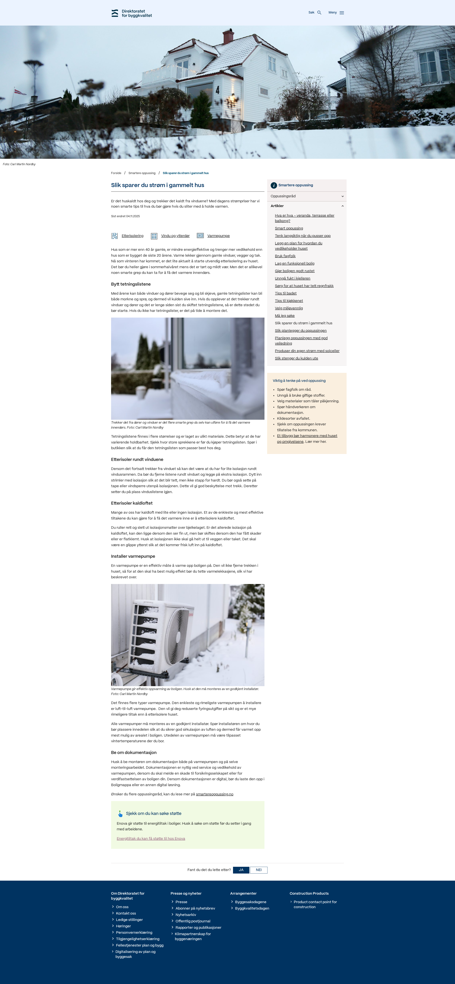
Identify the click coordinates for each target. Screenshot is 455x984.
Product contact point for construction (315, 905)
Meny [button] (333, 12)
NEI (259, 870)
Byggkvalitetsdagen (252, 908)
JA (241, 870)
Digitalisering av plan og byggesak (136, 954)
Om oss (122, 907)
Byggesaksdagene (250, 902)
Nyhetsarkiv (186, 915)
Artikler (277, 206)
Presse (181, 902)
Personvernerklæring (134, 932)
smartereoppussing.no (214, 794)
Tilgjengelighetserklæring (137, 939)
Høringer (123, 926)
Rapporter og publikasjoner (198, 927)
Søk (311, 12)
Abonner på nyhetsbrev (195, 908)
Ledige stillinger (129, 920)
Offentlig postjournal (193, 921)
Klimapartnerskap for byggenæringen (193, 936)
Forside (116, 173)
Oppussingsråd (283, 196)
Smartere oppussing (142, 173)
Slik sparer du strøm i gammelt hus (186, 173)
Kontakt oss (126, 913)
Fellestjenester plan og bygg (140, 945)
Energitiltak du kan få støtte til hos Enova (151, 838)
